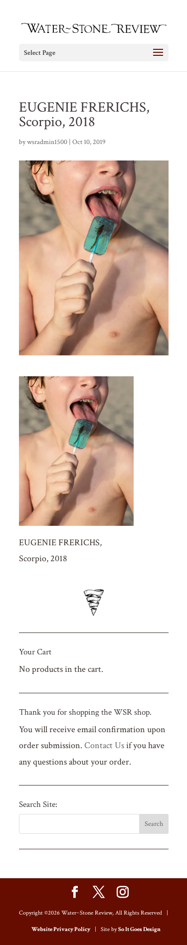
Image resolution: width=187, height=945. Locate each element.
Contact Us (104, 745)
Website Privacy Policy (60, 929)
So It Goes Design (139, 929)
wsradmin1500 (47, 142)
